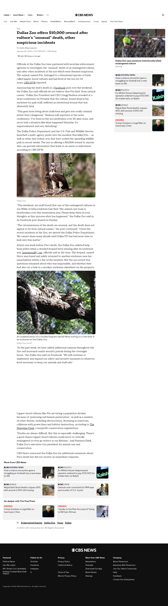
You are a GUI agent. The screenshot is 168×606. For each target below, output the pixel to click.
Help (115, 572)
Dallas (68, 522)
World (35, 21)
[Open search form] (163, 15)
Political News (9, 562)
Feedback (117, 576)
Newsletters (90, 562)
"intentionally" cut (32, 252)
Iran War (13, 21)
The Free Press (116, 21)
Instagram (34, 569)
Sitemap (88, 576)
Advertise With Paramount (124, 565)
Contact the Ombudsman (124, 580)
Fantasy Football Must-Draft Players (14, 573)
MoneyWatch (69, 21)
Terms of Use (63, 572)
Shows (40, 15)
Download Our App (93, 569)
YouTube (34, 562)
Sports (104, 21)
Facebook (59, 87)
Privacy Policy (64, 562)
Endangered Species (31, 522)
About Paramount (120, 562)
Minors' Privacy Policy (67, 576)
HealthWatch (55, 21)
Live (30, 15)
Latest (7, 15)
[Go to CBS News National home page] (84, 15)
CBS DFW (30, 82)
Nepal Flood (25, 21)
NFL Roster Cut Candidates (14, 569)
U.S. (5, 21)
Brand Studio (91, 572)
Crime (96, 21)
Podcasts (89, 565)
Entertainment (84, 21)
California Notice (65, 565)
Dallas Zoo (49, 522)
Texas (60, 522)
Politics (44, 21)
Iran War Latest (9, 565)
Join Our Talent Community (125, 569)
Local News (18, 15)
